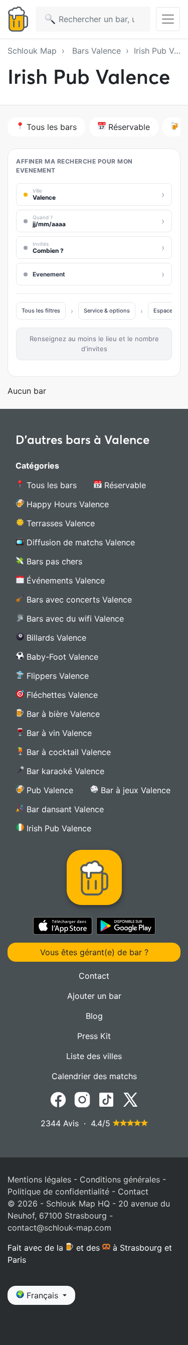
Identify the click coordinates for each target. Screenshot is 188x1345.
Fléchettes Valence (61, 695)
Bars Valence (96, 51)
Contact (94, 976)
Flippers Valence (56, 676)
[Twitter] (130, 1099)
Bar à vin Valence (58, 733)
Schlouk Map (32, 51)
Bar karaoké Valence (64, 771)
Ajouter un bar (94, 996)
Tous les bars (50, 127)
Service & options (107, 310)
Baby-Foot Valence (61, 657)
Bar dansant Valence (64, 809)
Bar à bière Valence (62, 714)
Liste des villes (94, 1056)
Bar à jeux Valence (134, 790)
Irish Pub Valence (57, 828)
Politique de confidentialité (58, 1191)
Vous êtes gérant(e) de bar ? (94, 952)
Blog (94, 1016)
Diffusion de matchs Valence (79, 542)
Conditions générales (120, 1179)
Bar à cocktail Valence (67, 752)
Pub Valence (48, 790)
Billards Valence (55, 638)
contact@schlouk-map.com (59, 1228)
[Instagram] (82, 1099)
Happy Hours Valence (66, 504)
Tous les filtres (41, 310)
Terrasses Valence (59, 523)
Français (42, 1295)
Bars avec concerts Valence (78, 599)
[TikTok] (106, 1099)
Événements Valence (64, 580)
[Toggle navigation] (168, 19)
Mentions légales (39, 1179)
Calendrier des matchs (94, 1076)
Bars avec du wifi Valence (74, 619)
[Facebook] (58, 1099)
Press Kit (94, 1036)
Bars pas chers (53, 561)
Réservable (128, 127)
